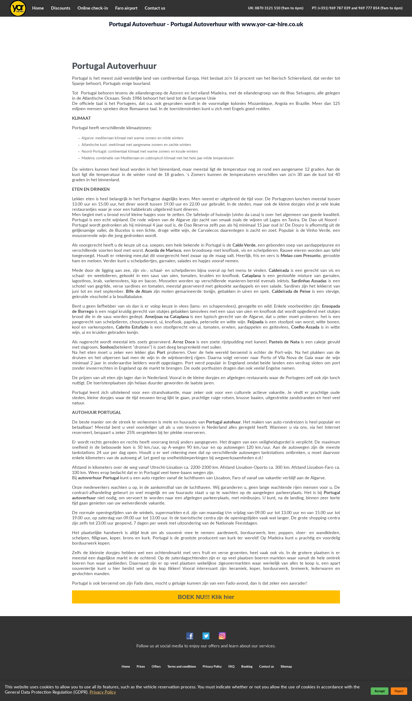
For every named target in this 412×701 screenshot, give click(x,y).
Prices (141, 666)
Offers (156, 666)
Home (38, 8)
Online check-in (92, 8)
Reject (399, 691)
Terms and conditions (182, 666)
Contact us (155, 8)
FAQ (231, 666)
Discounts (60, 8)
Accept (380, 691)
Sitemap (286, 666)
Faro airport (126, 8)
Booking (247, 666)
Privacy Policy (212, 666)
